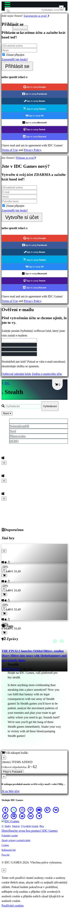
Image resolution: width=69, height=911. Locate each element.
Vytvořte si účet (22, 217)
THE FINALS (10, 669)
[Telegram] (39, 816)
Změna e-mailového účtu (47, 374)
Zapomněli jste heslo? (15, 59)
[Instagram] (22, 810)
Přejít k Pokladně (12, 771)
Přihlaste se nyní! (25, 157)
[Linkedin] (30, 816)
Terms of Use (10, 150)
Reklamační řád (9, 850)
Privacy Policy (32, 150)
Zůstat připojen (15, 54)
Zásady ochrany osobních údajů (16, 840)
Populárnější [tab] (16, 421)
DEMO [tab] (14, 441)
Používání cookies (13, 905)
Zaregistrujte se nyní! (36, 15)
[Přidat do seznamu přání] (4, 463)
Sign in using (36, 87)
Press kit (5, 854)
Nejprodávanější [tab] (19, 426)
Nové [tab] (12, 431)
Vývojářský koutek (29, 826)
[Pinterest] (30, 810)
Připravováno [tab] (17, 436)
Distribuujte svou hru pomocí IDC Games (30, 831)
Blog (41, 826)
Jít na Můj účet (10, 791)
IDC (7, 383)
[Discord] (14, 816)
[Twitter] (14, 810)
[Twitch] (47, 810)
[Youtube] (39, 810)
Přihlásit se (17, 66)
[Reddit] (22, 816)
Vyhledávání (50, 406)
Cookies (5, 845)
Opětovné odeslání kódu (16, 374)
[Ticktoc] (5, 816)
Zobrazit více (10, 503)
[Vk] (56, 810)
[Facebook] (5, 810)
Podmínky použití (10, 835)
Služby (8, 826)
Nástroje (16, 826)
